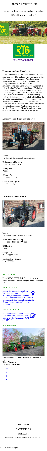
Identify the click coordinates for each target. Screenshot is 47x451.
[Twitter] (7, 379)
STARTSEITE (23, 424)
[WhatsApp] (7, 372)
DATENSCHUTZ (23, 429)
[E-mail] (7, 369)
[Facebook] (6, 376)
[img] (23, 32)
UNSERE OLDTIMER (23, 60)
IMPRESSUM (23, 434)
